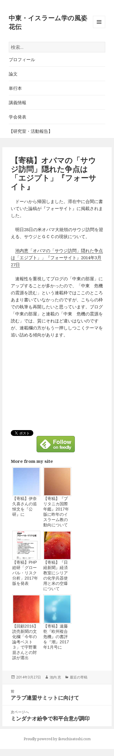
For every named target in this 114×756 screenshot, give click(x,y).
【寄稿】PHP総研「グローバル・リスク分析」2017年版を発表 (25, 573)
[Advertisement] (60, 386)
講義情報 (17, 102)
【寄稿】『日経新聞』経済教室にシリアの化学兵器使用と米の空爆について (55, 575)
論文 (13, 74)
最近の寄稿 (78, 677)
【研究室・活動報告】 (31, 131)
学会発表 (17, 117)
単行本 (15, 88)
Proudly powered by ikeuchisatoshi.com (57, 738)
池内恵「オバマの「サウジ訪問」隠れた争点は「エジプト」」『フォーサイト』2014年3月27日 (57, 257)
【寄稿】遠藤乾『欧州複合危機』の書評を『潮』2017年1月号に (56, 637)
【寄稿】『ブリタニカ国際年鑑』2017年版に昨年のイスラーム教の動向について (56, 511)
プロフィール (22, 59)
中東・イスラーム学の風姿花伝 (48, 22)
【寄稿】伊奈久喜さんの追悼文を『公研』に (24, 506)
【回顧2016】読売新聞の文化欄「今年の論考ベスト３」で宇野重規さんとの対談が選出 (25, 642)
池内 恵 (55, 677)
